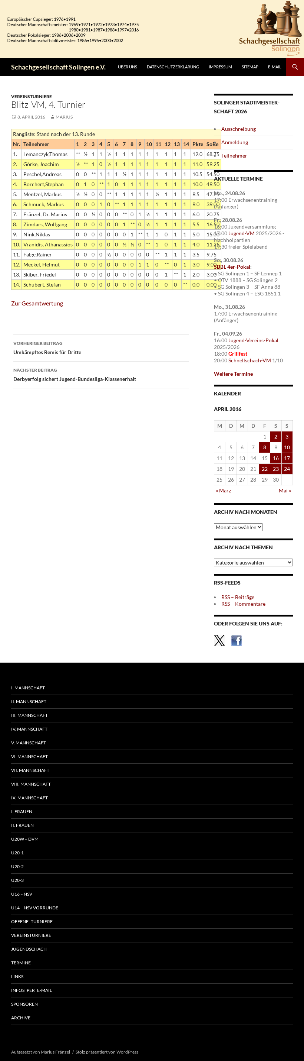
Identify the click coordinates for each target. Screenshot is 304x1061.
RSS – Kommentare (243, 604)
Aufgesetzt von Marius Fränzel (40, 1052)
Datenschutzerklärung (173, 66)
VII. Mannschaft (30, 770)
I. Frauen (21, 811)
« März (223, 490)
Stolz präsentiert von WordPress (107, 1052)
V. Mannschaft (28, 742)
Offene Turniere (32, 921)
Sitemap (250, 66)
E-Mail (274, 66)
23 (276, 469)
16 (276, 458)
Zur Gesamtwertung (37, 303)
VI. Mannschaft (29, 756)
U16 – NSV (21, 894)
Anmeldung (234, 142)
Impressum (220, 66)
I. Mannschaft (28, 687)
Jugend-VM (241, 233)
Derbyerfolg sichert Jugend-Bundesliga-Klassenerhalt (74, 374)
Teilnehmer (234, 155)
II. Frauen (22, 825)
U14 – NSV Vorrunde (34, 907)
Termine (21, 962)
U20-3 (17, 880)
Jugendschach (29, 949)
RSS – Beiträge (237, 597)
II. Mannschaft (28, 701)
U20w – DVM (25, 839)
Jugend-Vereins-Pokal (253, 340)
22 (265, 469)
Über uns (127, 66)
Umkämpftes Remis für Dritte (47, 347)
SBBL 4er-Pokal (232, 266)
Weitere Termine (233, 374)
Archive (20, 1017)
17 (287, 458)
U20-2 (17, 866)
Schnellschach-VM (249, 360)
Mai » (285, 490)
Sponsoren (24, 1004)
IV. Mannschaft (29, 729)
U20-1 (17, 852)
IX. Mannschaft (29, 797)
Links (17, 976)
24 (287, 469)
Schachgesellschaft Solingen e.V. (58, 67)
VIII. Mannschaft (31, 784)
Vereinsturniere (31, 96)
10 (287, 447)
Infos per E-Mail (31, 990)
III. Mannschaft (29, 715)
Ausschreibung (238, 129)
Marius (64, 117)
